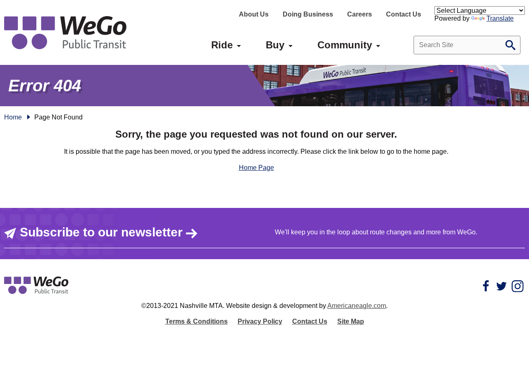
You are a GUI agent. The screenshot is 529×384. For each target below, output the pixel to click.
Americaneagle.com (356, 305)
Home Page (256, 167)
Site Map (350, 321)
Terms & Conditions (196, 321)
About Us (254, 14)
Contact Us (403, 14)
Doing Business (308, 14)
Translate (500, 18)
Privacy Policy (260, 321)
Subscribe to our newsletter (101, 232)
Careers (359, 14)
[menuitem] (222, 45)
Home (13, 117)
